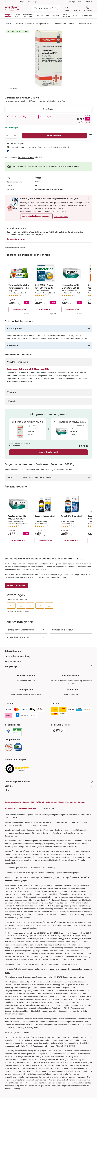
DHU (36, 185)
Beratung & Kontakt (74, 2)
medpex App (32, 2)
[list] (48, 58)
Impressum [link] (10, 808)
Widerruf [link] (40, 802)
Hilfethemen (88, 2)
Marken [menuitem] (76, 15)
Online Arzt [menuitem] (17, 15)
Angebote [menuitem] (88, 15)
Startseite (8, 24)
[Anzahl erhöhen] (15, 135)
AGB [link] (32, 802)
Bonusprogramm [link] (11, 2)
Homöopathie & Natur (42, 24)
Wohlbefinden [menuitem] (43, 15)
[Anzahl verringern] (7, 135)
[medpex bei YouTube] (63, 730)
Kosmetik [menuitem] (55, 15)
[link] (9, 747)
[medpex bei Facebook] (53, 730)
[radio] (8, 116)
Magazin (22, 2)
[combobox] (46, 8)
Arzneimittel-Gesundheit (23, 24)
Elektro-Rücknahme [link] (67, 802)
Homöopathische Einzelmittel (64, 24)
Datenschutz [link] (51, 802)
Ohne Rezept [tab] (48, 109)
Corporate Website (13, 802)
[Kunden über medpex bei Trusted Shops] (18, 768)
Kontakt (81, 802)
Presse (26, 802)
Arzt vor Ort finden (61, 216)
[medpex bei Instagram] (58, 730)
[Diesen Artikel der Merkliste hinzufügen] (90, 136)
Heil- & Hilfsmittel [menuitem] (66, 15)
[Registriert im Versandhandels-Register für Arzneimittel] (17, 732)
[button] (36, 216)
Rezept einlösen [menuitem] (8, 15)
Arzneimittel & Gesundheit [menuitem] (28, 15)
